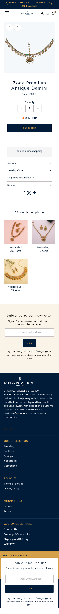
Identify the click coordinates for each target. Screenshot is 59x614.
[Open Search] (42, 13)
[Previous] (7, 4)
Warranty (9, 543)
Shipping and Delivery (16, 539)
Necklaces (10, 451)
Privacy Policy (11, 488)
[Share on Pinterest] (34, 193)
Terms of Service (13, 483)
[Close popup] (54, 561)
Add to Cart (29, 128)
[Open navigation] (7, 13)
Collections (10, 465)
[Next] (51, 4)
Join (29, 343)
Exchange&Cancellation (17, 534)
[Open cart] (53, 13)
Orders (8, 506)
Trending (9, 446)
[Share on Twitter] (29, 193)
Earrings (8, 456)
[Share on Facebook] (24, 193)
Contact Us (10, 529)
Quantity (29, 102)
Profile (7, 511)
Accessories (11, 460)
